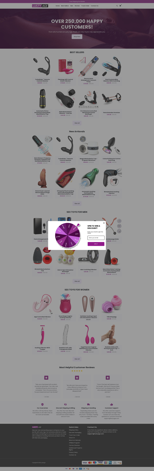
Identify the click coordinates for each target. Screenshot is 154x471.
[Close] (104, 223)
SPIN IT (96, 244)
